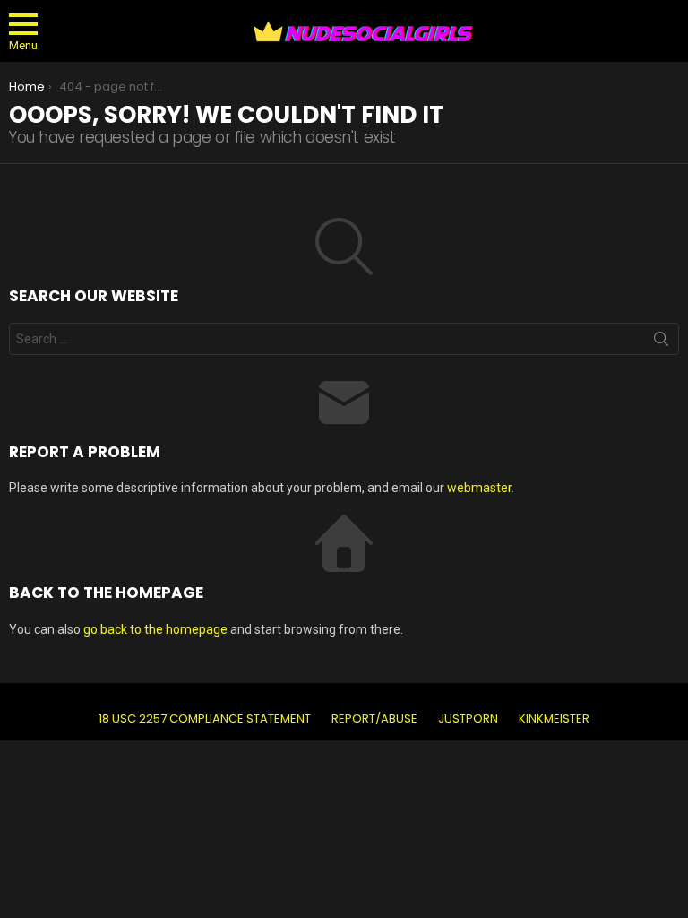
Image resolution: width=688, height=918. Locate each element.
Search (661, 342)
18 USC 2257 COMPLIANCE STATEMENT (205, 719)
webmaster (479, 488)
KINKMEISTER (554, 719)
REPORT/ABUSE (374, 719)
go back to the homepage (155, 629)
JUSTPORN (468, 719)
